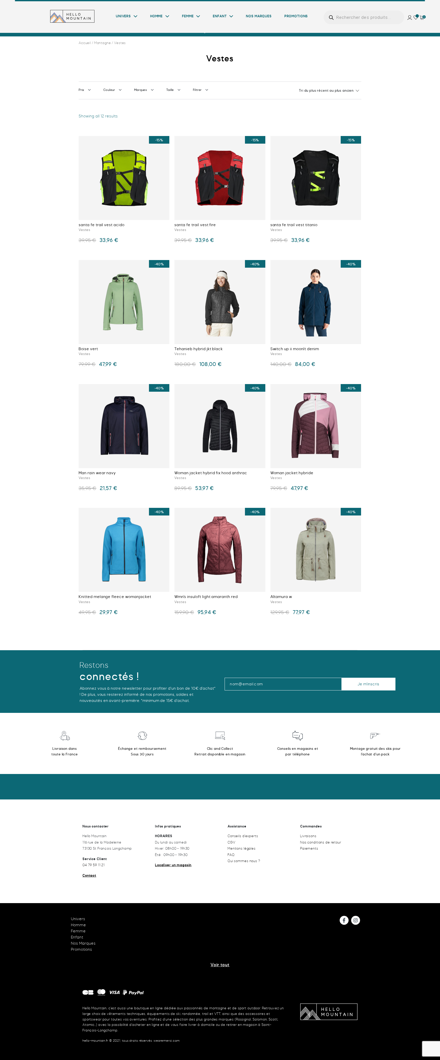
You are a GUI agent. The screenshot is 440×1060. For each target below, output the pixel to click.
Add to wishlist (85, 146)
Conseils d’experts (243, 836)
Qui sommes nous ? (244, 861)
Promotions (296, 16)
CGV (232, 842)
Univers (123, 16)
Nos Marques (258, 16)
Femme (188, 16)
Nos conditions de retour (320, 842)
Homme (156, 16)
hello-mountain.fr (95, 1040)
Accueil (85, 43)
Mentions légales (242, 848)
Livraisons (308, 836)
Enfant (220, 16)
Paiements (309, 848)
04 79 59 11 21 (93, 865)
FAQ (231, 855)
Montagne (102, 43)
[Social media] (344, 920)
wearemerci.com (167, 1040)
